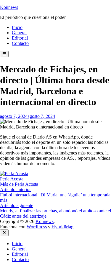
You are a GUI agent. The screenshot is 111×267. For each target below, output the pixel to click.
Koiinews (9, 7)
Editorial (20, 37)
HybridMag (62, 226)
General (19, 32)
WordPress (37, 226)
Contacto (20, 43)
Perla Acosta (11, 178)
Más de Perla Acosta (19, 184)
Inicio (17, 27)
